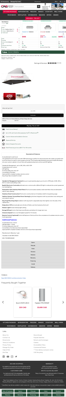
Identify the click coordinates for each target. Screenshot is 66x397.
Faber (19, 49)
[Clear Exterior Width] (17, 42)
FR (64, 1)
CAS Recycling (38, 352)
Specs (33, 242)
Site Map (5, 352)
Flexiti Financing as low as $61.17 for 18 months (19, 147)
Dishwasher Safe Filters (7, 45)
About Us (6, 335)
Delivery (33, 267)
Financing (33, 261)
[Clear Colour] (17, 29)
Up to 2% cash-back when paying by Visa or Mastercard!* (22, 133)
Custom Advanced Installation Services (17, 136)
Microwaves (12, 15)
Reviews (33, 251)
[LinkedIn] (4, 357)
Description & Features (33, 154)
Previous (3, 96)
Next (30, 96)
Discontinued (38, 335)
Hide (7, 23)
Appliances (3, 49)
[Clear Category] (17, 31)
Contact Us (6, 337)
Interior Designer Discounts (13, 144)
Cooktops (49, 11)
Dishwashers (32, 15)
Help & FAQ (6, 350)
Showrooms (38, 1)
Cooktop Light (5, 32)
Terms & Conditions (9, 342)
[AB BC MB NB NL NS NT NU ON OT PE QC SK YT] (56, 1)
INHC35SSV (23, 49)
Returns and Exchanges (41, 340)
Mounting (4, 40)
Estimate (33, 115)
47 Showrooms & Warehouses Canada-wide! (45, 7)
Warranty (33, 258)
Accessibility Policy (39, 345)
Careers (36, 342)
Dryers (49, 15)
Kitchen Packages (10, 11)
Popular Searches (39, 337)
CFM (3, 43)
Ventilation (22, 15)
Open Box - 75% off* (33, 18)
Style (3, 38)
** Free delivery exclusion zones (43, 350)
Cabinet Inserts (14, 49)
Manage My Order (16, 1)
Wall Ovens (58, 11)
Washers (42, 15)
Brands (56, 15)
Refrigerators (23, 11)
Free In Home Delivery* (12, 129)
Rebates (33, 255)
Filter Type (4, 47)
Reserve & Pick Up (10, 140)
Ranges (40, 11)
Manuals (33, 245)
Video (33, 248)
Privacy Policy (7, 345)
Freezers (33, 11)
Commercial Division (40, 347)
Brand (3, 27)
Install (33, 264)
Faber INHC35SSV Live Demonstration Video (13, 278)
